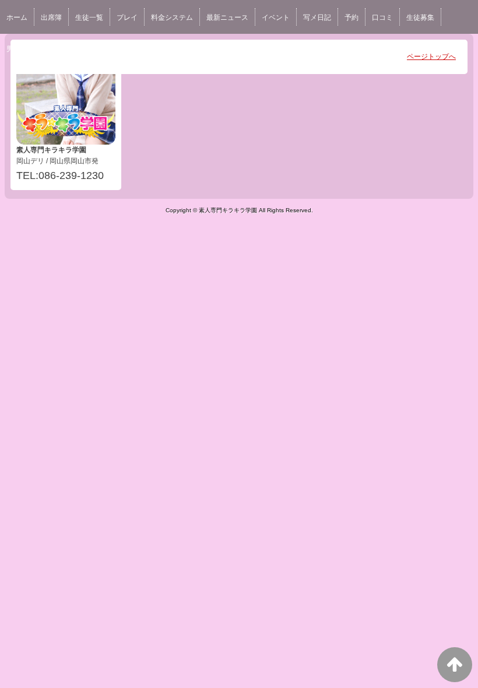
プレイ (127, 17)
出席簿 (51, 17)
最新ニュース (227, 17)
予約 (351, 17)
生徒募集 (420, 17)
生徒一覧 (89, 17)
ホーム (16, 17)
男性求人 (20, 49)
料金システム (172, 17)
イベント (276, 17)
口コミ (382, 17)
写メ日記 (317, 17)
